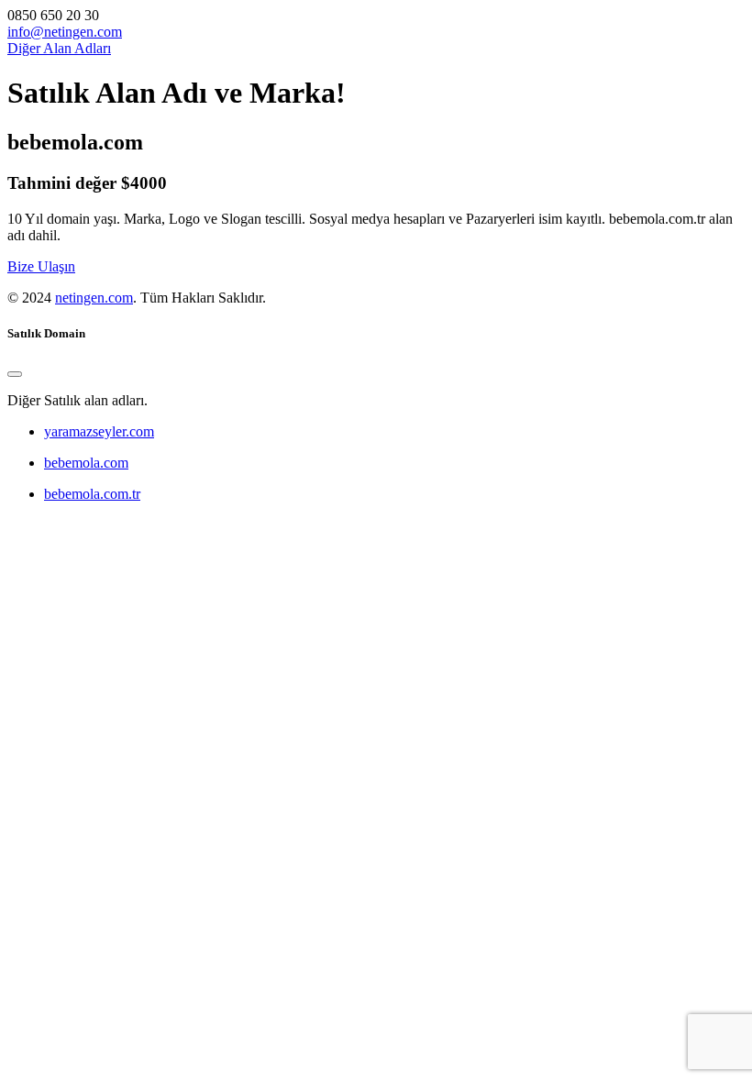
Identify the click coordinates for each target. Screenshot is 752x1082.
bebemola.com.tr (92, 494)
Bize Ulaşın (41, 266)
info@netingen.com (64, 31)
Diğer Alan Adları (59, 48)
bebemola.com (86, 462)
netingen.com (94, 297)
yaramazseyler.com (99, 431)
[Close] (14, 374)
